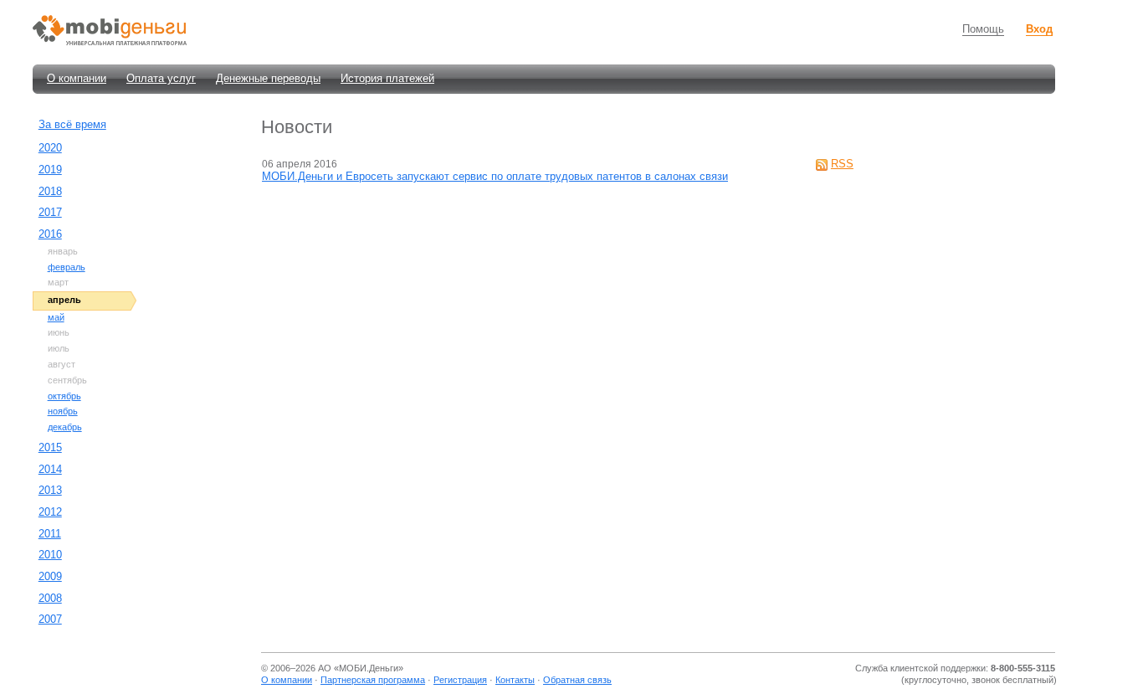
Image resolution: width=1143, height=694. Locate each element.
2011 (49, 533)
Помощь (983, 29)
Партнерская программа (372, 680)
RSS (842, 163)
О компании (76, 78)
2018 (50, 191)
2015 (50, 447)
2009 (50, 576)
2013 (50, 490)
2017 (50, 212)
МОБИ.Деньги (368, 668)
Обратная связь (577, 680)
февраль (66, 267)
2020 (50, 147)
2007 (50, 619)
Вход (1039, 29)
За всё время (72, 124)
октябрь (64, 396)
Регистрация (460, 680)
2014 (50, 469)
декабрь (65, 427)
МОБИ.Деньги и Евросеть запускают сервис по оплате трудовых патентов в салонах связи (495, 176)
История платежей (387, 78)
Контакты (515, 680)
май (56, 317)
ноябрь (63, 411)
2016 (50, 234)
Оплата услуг (161, 78)
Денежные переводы (268, 78)
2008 (50, 598)
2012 (50, 512)
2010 (50, 554)
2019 (50, 169)
